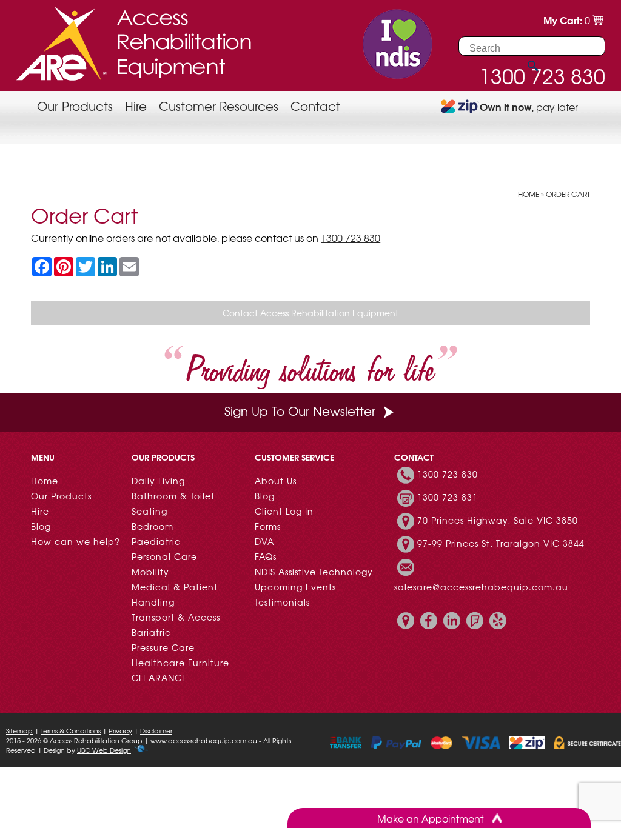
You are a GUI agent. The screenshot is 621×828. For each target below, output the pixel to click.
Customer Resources (218, 106)
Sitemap (19, 730)
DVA (264, 541)
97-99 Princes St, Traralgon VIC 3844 (501, 543)
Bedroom (152, 526)
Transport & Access (176, 617)
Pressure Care (163, 647)
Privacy (120, 730)
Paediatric (156, 541)
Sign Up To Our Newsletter (299, 410)
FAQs (266, 556)
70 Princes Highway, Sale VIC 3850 (497, 520)
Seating (149, 511)
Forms (268, 526)
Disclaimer (156, 730)
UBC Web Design (104, 750)
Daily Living (158, 481)
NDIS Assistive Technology (314, 572)
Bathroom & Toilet (173, 496)
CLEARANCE (159, 678)
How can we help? (75, 541)
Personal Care (164, 556)
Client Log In (284, 511)
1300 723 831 (447, 497)
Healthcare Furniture (180, 662)
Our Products (75, 106)
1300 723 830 (350, 237)
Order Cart (568, 194)
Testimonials (282, 602)
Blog (41, 526)
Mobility (150, 572)
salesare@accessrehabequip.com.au (481, 587)
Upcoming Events (295, 587)
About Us (276, 481)
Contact (315, 106)
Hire (136, 106)
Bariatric (151, 632)
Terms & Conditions (71, 730)
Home (528, 194)
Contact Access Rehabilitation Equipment (310, 313)
